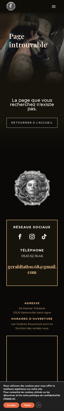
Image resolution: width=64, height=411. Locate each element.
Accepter (11, 405)
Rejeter (27, 405)
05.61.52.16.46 (32, 256)
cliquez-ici (9, 398)
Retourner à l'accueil (32, 122)
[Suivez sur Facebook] (20, 236)
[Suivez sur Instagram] (32, 236)
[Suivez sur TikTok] (44, 236)
